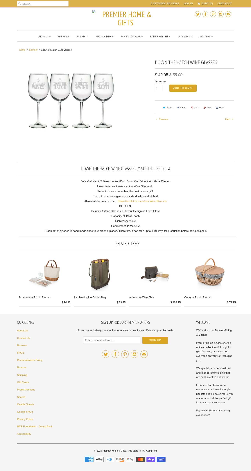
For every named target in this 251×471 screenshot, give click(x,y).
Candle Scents (25, 404)
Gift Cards (23, 382)
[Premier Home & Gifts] (125, 18)
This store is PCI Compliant (142, 450)
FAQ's (20, 352)
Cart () (207, 3)
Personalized (103, 36)
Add (209, 107)
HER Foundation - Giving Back (35, 426)
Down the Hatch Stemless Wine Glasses (142, 201)
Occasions (184, 36)
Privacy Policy (25, 419)
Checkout (224, 3)
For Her (62, 36)
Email (222, 107)
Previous (163, 119)
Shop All (43, 36)
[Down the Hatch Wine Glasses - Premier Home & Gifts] (70, 102)
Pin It (196, 107)
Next (228, 119)
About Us (22, 330)
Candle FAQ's (25, 411)
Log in (188, 3)
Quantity (160, 81)
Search (21, 396)
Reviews (22, 345)
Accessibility (24, 433)
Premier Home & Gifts (114, 450)
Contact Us (23, 338)
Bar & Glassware (130, 36)
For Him (81, 36)
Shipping (22, 374)
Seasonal (205, 36)
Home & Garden (159, 36)
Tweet (169, 107)
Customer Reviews (165, 3)
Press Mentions (26, 389)
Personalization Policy (29, 360)
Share (183, 107)
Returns (21, 367)
